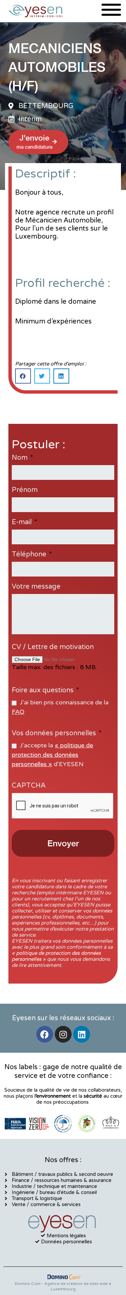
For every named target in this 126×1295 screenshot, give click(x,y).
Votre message (36, 587)
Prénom (25, 490)
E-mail (24, 522)
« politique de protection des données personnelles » (52, 755)
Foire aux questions (45, 690)
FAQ (18, 711)
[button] (23, 376)
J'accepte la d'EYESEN (52, 755)
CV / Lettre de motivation (53, 647)
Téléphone (32, 554)
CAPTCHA (29, 786)
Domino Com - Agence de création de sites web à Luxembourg (63, 1286)
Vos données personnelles (56, 733)
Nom (22, 458)
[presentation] (63, 806)
